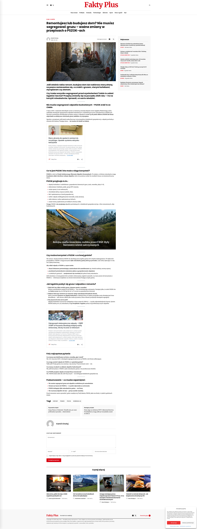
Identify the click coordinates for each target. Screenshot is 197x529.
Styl (125, 12)
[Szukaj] (150, 5)
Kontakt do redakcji (66, 515)
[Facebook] (51, 5)
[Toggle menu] (47, 5)
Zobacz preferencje (188, 523)
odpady (55, 401)
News (122, 70)
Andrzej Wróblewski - (55, 498)
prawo (62, 401)
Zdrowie (105, 12)
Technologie (97, 12)
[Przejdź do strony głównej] (101, 5)
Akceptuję (174, 523)
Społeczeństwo (125, 55)
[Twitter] (53, 5)
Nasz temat (74, 12)
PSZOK (69, 401)
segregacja (77, 401)
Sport (111, 12)
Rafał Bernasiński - (80, 498)
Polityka (81, 12)
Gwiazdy (88, 12)
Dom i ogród (118, 12)
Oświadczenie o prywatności (185, 526)
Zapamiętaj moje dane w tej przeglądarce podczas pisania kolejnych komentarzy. (71, 455)
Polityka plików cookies (174, 526)
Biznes (122, 78)
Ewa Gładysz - (106, 502)
